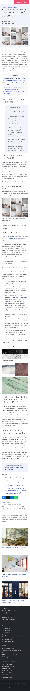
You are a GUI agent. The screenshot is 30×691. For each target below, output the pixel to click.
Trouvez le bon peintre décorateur (14, 485)
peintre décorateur (7, 69)
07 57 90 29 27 (6, 610)
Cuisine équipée (6, 657)
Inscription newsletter (8, 615)
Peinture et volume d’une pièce (10, 655)
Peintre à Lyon (6, 668)
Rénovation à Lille (7, 673)
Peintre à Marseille (7, 670)
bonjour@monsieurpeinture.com (10, 612)
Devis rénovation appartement (10, 637)
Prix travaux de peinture (8, 648)
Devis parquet (6, 634)
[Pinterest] (9, 687)
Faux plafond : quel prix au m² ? (13, 493)
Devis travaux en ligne (8, 641)
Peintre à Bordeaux (7, 675)
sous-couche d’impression (20, 297)
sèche (25, 312)
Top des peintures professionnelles (11, 650)
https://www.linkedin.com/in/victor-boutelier (12, 504)
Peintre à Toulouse (7, 677)
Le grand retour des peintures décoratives (16, 482)
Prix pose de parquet (7, 652)
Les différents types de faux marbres (13, 85)
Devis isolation (6, 632)
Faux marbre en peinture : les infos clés (14, 78)
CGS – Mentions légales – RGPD (11, 619)
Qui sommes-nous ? (7, 617)
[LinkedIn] (6, 687)
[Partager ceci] (4, 497)
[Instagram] (3, 687)
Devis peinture (6, 628)
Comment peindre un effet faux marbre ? (14, 83)
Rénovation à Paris (7, 664)
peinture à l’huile (14, 238)
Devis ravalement (7, 630)
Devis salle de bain (7, 639)
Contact (4, 608)
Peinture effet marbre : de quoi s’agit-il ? (14, 80)
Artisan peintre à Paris (8, 666)
